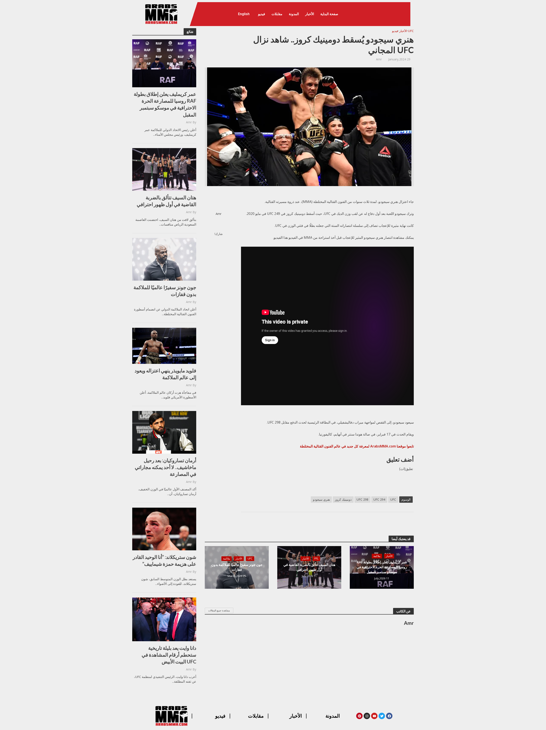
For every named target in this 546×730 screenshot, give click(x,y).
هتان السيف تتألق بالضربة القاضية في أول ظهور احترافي (166, 200)
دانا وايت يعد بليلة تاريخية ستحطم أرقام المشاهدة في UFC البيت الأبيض (169, 654)
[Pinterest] (359, 716)
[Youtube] (374, 716)
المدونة (294, 14)
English (244, 14)
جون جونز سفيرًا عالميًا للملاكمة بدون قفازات (165, 290)
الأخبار (309, 14)
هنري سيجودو (321, 499)
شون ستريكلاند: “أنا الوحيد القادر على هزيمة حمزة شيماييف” (164, 560)
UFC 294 (379, 499)
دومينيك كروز (343, 499)
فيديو (261, 14)
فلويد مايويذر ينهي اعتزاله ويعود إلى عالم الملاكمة (165, 373)
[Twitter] (382, 716)
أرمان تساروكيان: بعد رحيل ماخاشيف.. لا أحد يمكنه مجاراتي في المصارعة (165, 467)
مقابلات (277, 14)
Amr (189, 122)
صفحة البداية (329, 14)
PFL (316, 558)
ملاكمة (376, 556)
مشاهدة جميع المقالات (219, 610)
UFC (411, 31)
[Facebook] (389, 716)
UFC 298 (362, 499)
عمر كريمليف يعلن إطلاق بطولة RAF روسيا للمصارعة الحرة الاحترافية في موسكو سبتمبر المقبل (165, 104)
